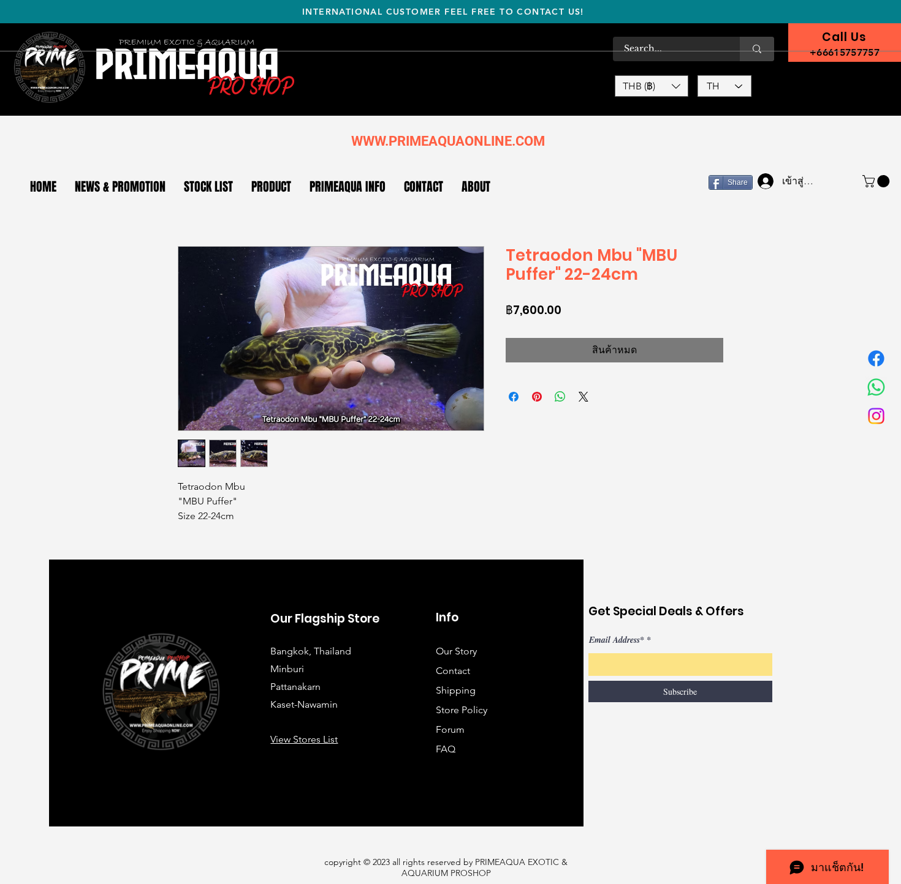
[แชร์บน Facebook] (513, 396)
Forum (450, 729)
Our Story (456, 651)
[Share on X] (583, 396)
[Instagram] (876, 416)
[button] (651, 86)
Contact (453, 670)
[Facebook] (876, 358)
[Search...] (757, 49)
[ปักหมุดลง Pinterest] (537, 396)
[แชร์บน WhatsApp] (560, 396)
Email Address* (616, 639)
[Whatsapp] (876, 387)
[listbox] (651, 86)
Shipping (456, 690)
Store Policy (461, 710)
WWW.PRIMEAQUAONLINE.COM (448, 141)
